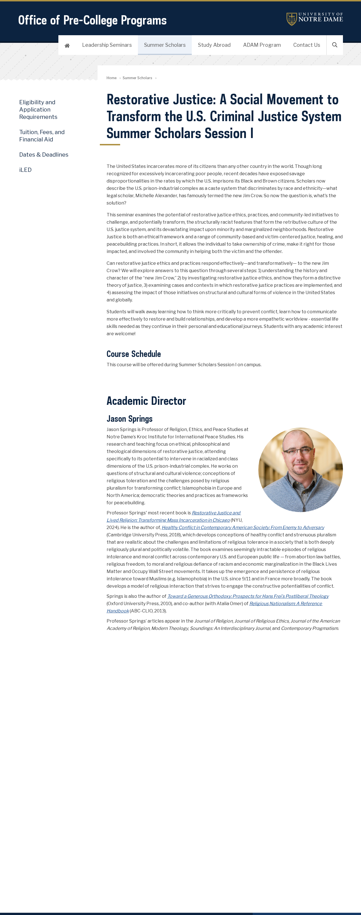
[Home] (67, 45)
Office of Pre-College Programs (92, 20)
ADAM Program (262, 45)
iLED (25, 169)
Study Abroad (214, 45)
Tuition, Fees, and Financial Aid (42, 136)
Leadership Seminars (107, 45)
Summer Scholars (165, 45)
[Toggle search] (335, 45)
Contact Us (306, 45)
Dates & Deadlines (44, 154)
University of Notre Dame (315, 19)
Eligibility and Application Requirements (38, 109)
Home (111, 78)
